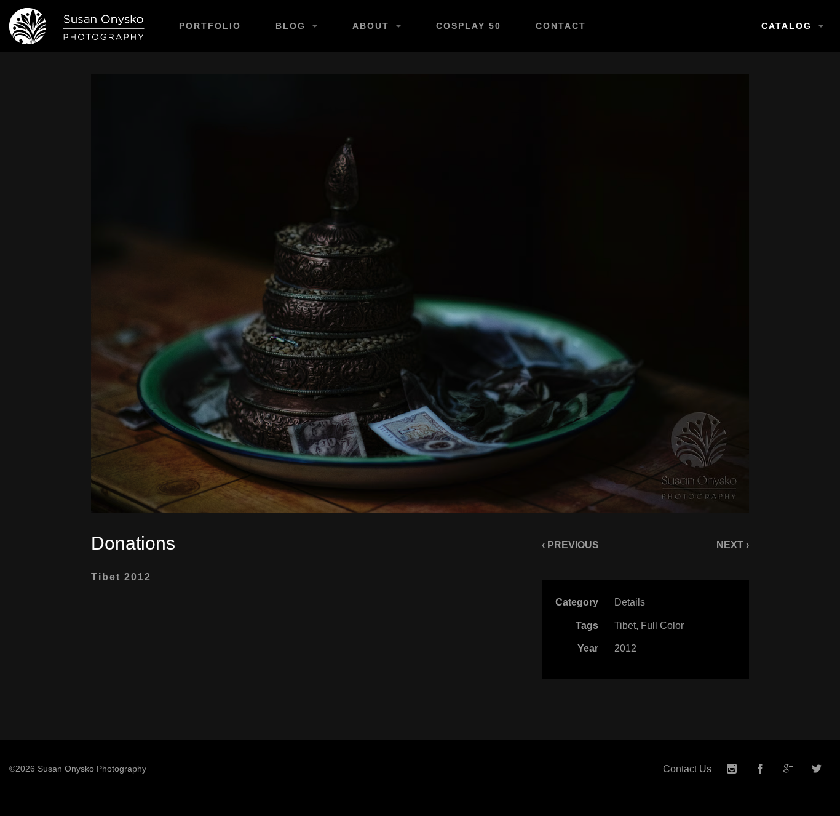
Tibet (625, 625)
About (370, 26)
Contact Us (687, 769)
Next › (732, 545)
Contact (561, 26)
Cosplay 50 (468, 26)
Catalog (786, 26)
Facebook (760, 769)
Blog (290, 26)
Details (629, 602)
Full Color (662, 625)
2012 (625, 648)
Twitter (816, 769)
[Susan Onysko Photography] (81, 26)
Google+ (788, 769)
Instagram (732, 769)
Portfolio (210, 26)
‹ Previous (570, 545)
